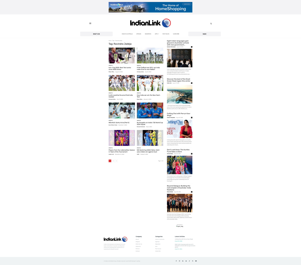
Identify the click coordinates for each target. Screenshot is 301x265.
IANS (138, 154)
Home (110, 40)
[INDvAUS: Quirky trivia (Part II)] (122, 110)
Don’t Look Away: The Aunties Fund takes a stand (178, 151)
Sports (111, 65)
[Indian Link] (150, 23)
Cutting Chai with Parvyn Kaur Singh (184, 239)
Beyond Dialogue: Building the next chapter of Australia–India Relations (179, 188)
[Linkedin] (183, 261)
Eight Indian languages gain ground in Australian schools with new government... (178, 43)
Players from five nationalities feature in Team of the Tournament (122, 151)
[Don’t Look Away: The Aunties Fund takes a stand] (179, 165)
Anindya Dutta (140, 71)
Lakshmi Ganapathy (171, 117)
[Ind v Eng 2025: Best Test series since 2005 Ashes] (122, 55)
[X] (192, 261)
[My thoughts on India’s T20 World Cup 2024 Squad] (150, 110)
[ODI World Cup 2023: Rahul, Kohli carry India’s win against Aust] (150, 138)
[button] (211, 23)
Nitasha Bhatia (170, 191)
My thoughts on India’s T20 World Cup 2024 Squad (150, 123)
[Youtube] (196, 261)
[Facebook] (176, 261)
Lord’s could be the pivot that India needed (121, 96)
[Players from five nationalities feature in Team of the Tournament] (122, 138)
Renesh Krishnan (141, 126)
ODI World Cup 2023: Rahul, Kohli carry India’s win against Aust (148, 151)
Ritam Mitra (111, 71)
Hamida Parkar (170, 153)
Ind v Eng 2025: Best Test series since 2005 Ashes (120, 68)
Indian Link (111, 154)
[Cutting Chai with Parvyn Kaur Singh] (179, 129)
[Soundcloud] (186, 261)
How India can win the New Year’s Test (148, 96)
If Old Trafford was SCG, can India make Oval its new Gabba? (148, 68)
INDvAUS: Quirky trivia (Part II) (119, 122)
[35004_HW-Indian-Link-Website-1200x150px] (150, 7)
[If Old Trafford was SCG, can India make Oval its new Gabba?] (150, 55)
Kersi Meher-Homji (113, 125)
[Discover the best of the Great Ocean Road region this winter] (179, 94)
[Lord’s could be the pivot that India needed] (122, 83)
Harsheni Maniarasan (171, 46)
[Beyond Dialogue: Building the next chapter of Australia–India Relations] (179, 203)
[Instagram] (179, 261)
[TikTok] (189, 261)
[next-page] (116, 161)
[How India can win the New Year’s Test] (150, 83)
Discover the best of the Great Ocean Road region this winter (178, 80)
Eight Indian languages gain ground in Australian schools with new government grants (185, 246)
